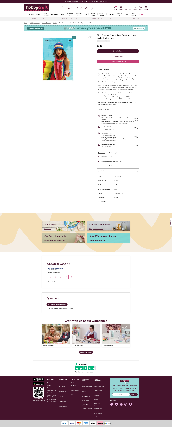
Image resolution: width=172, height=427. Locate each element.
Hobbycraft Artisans (75, 390)
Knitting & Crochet (35, 23)
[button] (58, 59)
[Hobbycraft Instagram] (121, 404)
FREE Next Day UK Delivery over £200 (102, 19)
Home (25, 23)
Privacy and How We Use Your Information (98, 389)
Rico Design (117, 176)
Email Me (134, 394)
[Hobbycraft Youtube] (116, 404)
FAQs (48, 387)
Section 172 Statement (87, 408)
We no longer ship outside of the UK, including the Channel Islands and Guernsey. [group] (86, 1)
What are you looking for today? (78, 8)
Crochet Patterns (46, 23)
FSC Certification (97, 405)
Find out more (101, 153)
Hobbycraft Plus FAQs (52, 390)
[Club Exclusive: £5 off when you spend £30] (86, 28)
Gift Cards (61, 396)
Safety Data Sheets (98, 415)
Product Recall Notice (52, 401)
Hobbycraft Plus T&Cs (99, 386)
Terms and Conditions (99, 384)
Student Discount (62, 399)
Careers (84, 384)
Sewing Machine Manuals (97, 398)
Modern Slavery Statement (85, 401)
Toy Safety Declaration (99, 410)
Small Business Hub (63, 404)
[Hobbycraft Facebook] (111, 404)
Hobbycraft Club (62, 391)
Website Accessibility (51, 399)
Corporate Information (87, 386)
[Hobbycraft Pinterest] (125, 404)
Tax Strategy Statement (85, 405)
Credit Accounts (62, 401)
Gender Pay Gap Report (86, 397)
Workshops (73, 385)
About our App (62, 386)
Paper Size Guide (98, 408)
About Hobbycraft (63, 384)
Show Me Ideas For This (119, 61)
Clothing (55, 23)
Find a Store (61, 389)
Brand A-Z (61, 394)
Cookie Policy (97, 392)
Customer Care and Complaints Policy (51, 396)
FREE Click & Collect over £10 (70, 19)
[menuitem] (31, 14)
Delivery (49, 382)
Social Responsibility (86, 394)
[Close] (171, 1)
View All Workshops (86, 352)
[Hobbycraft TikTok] (130, 404)
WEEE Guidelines (98, 413)
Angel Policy (96, 395)
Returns (49, 385)
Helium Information (63, 406)
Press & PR (85, 389)
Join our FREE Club (134, 19)
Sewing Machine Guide (74, 393)
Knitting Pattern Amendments (97, 402)
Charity (84, 391)
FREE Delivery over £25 (38, 19)
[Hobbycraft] (36, 8)
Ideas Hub (73, 382)
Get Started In (74, 387)
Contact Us (49, 392)
